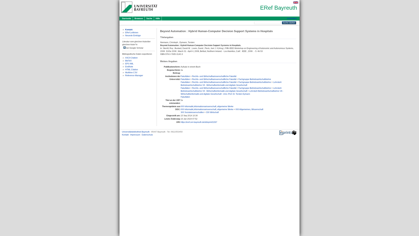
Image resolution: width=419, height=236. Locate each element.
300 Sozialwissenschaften (192, 112)
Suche (149, 18)
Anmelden (292, 18)
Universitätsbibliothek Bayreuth (136, 132)
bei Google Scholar (134, 48)
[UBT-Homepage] (139, 14)
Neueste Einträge (133, 35)
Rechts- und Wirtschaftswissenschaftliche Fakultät (214, 76)
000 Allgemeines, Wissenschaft (249, 109)
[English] (295, 2)
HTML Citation (131, 69)
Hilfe (158, 18)
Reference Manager (134, 75)
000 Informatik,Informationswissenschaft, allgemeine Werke (207, 106)
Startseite (126, 18)
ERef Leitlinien (131, 32)
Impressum (135, 135)
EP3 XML (129, 64)
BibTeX (128, 61)
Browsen (139, 18)
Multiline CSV (131, 72)
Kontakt (125, 135)
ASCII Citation (131, 58)
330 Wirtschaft (212, 112)
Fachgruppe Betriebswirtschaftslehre (254, 79)
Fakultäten (185, 76)
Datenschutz (147, 135)
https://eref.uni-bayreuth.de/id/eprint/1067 (199, 122)
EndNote (129, 67)
